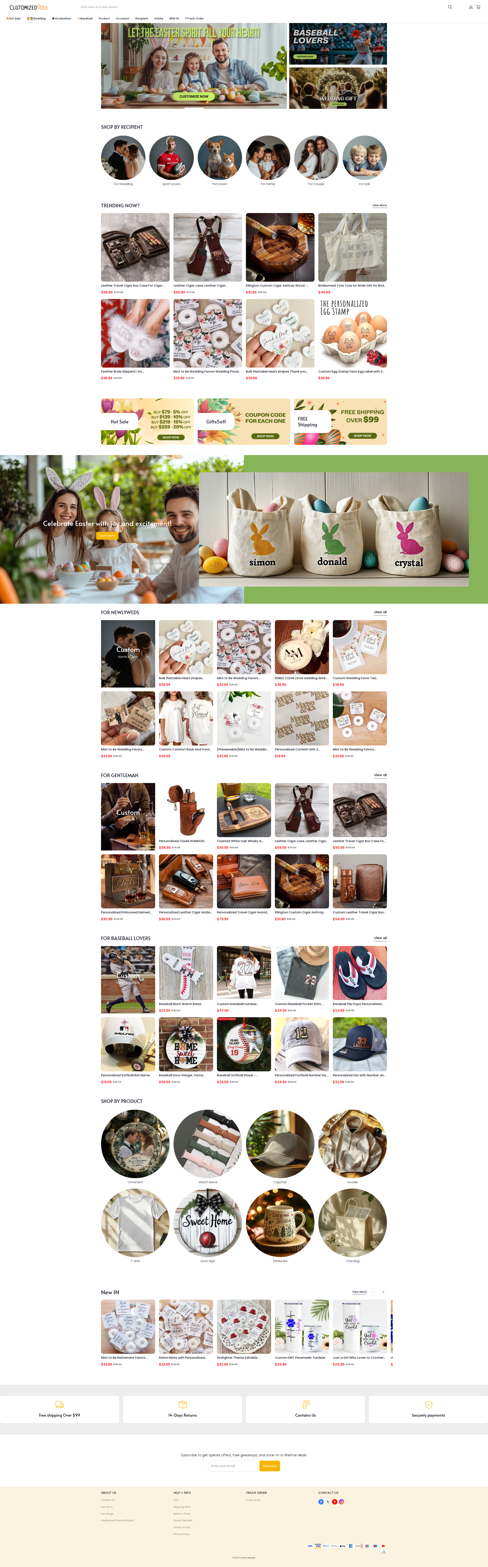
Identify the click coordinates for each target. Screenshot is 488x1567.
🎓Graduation (61, 18)
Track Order (253, 1500)
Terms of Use (181, 1527)
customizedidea (247, 1557)
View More (379, 205)
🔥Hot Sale (13, 18)
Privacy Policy (181, 1534)
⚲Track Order (194, 18)
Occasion (122, 18)
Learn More (107, 536)
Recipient (141, 18)
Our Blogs (107, 1514)
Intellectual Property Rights (117, 1520)
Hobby (158, 18)
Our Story (107, 1507)
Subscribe (270, 1466)
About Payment (182, 1520)
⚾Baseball (85, 18)
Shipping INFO (182, 1507)
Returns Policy (182, 1514)
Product (104, 18)
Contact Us (108, 1500)
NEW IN (174, 18)
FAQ (175, 1500)
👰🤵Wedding (36, 18)
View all (380, 612)
